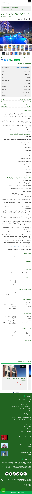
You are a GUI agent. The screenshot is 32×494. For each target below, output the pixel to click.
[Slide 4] (17, 392)
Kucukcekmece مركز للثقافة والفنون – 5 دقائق (19, 185)
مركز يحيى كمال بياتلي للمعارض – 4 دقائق (21, 188)
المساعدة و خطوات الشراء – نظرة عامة (22, 399)
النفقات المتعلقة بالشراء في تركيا (23, 404)
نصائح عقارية (28, 410)
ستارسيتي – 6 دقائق (26, 191)
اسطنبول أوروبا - (15, 7)
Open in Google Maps (21, 67)
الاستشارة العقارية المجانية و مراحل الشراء (21, 419)
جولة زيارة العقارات (26, 424)
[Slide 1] (13, 392)
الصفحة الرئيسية (6, 7)
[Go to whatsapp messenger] (10, 60)
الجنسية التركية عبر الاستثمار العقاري (23, 436)
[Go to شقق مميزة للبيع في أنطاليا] (4, 445)
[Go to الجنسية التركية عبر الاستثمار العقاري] (4, 437)
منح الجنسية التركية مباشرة (25, 408)
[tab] (1, 46)
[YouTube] (7, 474)
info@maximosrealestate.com (25, 480)
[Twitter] (14, 474)
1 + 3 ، (15, 246)
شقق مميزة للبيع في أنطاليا (25, 444)
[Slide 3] (16, 392)
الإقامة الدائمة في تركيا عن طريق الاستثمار (21, 406)
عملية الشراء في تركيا (26, 401)
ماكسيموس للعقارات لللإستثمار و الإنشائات (21, 417)
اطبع (18, 60)
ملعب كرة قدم (27, 175)
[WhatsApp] (3, 490)
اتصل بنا (29, 428)
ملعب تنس (28, 172)
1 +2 (18, 246)
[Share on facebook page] (5, 60)
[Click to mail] (12, 60)
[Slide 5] (18, 392)
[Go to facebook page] (2, 60)
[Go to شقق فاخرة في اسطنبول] (4, 453)
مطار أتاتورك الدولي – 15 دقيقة (23, 183)
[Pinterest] (25, 474)
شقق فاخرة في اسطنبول (25, 452)
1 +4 (12, 246)
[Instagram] (17, 474)
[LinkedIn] (21, 474)
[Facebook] (10, 474)
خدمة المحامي (28, 421)
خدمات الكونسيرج (27, 426)
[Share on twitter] (7, 60)
